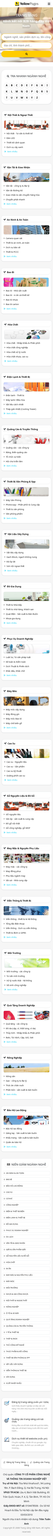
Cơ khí (9, 1198)
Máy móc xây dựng (15, 709)
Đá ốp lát (11, 561)
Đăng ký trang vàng (30, 1402)
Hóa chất (13, 324)
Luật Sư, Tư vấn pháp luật (18, 657)
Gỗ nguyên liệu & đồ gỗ (20, 795)
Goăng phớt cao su (16, 775)
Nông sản (10, 1076)
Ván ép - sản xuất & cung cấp (20, 818)
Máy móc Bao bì (14, 718)
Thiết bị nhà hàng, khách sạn (20, 609)
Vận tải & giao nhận (18, 167)
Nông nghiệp (14, 1057)
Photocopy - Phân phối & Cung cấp (23, 504)
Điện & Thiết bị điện (15, 1211)
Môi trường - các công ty (18, 971)
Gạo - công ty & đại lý (16, 1080)
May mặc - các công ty (16, 866)
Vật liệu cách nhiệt (14, 404)
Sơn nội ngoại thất (15, 566)
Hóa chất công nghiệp (17, 347)
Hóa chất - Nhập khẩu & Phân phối (23, 343)
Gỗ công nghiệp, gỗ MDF (18, 828)
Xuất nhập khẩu (14, 1383)
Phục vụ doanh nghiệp (20, 638)
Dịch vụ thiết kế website (29, 1438)
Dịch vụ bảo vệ (13, 247)
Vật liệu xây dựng (18, 534)
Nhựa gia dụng (13, 618)
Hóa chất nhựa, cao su (17, 356)
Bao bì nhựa (12, 299)
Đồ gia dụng (14, 586)
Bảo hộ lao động (16, 1110)
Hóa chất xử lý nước (16, 352)
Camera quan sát (14, 238)
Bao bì (10, 272)
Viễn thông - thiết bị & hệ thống (21, 919)
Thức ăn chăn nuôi (15, 1085)
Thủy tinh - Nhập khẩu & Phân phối (23, 1032)
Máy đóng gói (12, 714)
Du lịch (9, 1236)
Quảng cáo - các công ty (17, 447)
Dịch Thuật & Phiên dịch (17, 666)
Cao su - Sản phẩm (16, 766)
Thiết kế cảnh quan (16, 142)
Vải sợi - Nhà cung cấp (16, 880)
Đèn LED (11, 138)
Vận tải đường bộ (14, 190)
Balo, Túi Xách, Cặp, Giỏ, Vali (19, 1037)
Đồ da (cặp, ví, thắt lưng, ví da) (21, 1028)
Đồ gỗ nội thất (13, 823)
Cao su (11, 743)
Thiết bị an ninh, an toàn (17, 242)
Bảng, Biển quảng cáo (16, 452)
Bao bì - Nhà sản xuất (16, 290)
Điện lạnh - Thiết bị (15, 395)
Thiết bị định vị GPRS (16, 932)
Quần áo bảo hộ (13, 1142)
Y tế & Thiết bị (12, 1332)
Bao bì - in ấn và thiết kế (17, 295)
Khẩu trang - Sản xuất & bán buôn (22, 1137)
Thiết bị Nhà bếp (14, 604)
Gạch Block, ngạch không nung (22, 557)
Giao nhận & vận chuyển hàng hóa (22, 194)
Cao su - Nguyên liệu (17, 761)
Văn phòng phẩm (14, 513)
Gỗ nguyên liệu (13, 814)
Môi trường (14, 953)
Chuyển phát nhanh (15, 199)
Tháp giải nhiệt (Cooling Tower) (21, 409)
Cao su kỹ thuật (14, 771)
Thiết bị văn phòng (15, 509)
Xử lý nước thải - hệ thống (19, 980)
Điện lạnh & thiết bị (18, 376)
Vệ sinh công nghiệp (16, 985)
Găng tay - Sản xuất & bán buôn (21, 1133)
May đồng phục (13, 871)
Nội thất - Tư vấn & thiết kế (20, 133)
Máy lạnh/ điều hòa (15, 399)
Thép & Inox (11, 1338)
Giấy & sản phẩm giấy (16, 1249)
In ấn (8, 1268)
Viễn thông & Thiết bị (19, 900)
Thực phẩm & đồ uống (17, 1351)
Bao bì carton (12, 304)
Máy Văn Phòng (13, 500)
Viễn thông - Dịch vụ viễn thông (21, 928)
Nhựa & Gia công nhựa (17, 1294)
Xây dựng (10, 1377)
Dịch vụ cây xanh (15, 147)
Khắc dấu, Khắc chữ (15, 670)
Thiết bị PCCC (12, 251)
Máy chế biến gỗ (14, 723)
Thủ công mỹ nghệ (15, 1345)
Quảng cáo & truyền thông (22, 429)
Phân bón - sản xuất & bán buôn (21, 1089)
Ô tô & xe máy (12, 1313)
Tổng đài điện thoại (15, 923)
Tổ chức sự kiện (13, 456)
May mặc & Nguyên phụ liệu (23, 848)
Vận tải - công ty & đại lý (17, 185)
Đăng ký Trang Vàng (16, 1462)
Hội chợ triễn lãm (14, 461)
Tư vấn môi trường (16, 976)
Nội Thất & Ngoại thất (20, 115)
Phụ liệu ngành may (15, 875)
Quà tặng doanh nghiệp (21, 1005)
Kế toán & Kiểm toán (16, 661)
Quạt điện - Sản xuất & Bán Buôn (22, 613)
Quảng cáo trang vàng (28, 1420)
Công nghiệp (12, 1205)
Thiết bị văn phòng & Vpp (21, 481)
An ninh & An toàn (17, 219)
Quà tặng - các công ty (17, 1023)
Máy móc (12, 691)
